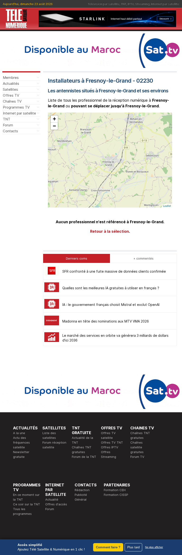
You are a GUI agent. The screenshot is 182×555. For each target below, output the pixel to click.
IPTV (131, 4)
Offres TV (11, 95)
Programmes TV (16, 107)
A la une (19, 433)
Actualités (11, 83)
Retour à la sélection (109, 231)
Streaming (142, 4)
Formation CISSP (116, 495)
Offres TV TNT (112, 442)
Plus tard (133, 547)
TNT (123, 4)
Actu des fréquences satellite (21, 442)
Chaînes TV (12, 101)
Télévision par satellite (103, 4)
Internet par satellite (165, 4)
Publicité (81, 495)
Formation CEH (115, 490)
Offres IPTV (109, 447)
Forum (8, 125)
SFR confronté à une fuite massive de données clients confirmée (114, 271)
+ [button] (54, 119)
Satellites (10, 89)
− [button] (54, 126)
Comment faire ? (108, 547)
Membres (11, 77)
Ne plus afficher (154, 547)
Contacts (10, 131)
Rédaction (82, 490)
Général (80, 499)
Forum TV (137, 457)
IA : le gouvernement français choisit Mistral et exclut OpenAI (110, 305)
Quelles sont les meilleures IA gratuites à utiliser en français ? (110, 288)
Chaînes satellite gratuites (137, 447)
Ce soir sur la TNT (26, 504)
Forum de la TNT (84, 457)
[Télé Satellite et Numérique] (16, 18)
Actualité (51, 499)
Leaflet (167, 206)
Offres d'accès (56, 504)
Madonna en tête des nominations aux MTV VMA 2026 (105, 321)
